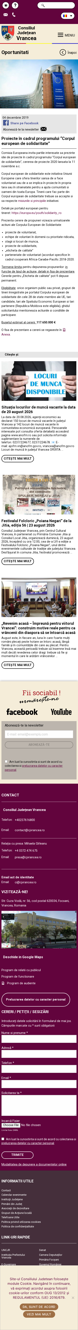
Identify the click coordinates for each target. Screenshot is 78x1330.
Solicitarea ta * (11, 1093)
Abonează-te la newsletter (21, 129)
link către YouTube (61, 709)
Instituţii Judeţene (12, 1199)
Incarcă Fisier (10, 1121)
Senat (42, 1250)
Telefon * (7, 1063)
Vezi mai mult (39, 1314)
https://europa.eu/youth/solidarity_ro (37, 213)
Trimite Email (7, 15)
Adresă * (7, 1048)
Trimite (17, 1155)
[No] (73, 1298)
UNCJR (5, 1250)
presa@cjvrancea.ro (28, 857)
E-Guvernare (8, 1264)
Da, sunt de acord (39, 1307)
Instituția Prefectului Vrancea (13, 1256)
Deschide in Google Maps (23, 957)
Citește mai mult (18, 458)
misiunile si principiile (32, 201)
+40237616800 (25, 820)
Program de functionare (17, 976)
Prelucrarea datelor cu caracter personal (36, 999)
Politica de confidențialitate (17, 1226)
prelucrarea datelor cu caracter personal (27, 1143)
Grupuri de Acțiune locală (16, 1212)
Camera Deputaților (50, 1254)
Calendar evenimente (13, 1194)
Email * (6, 1078)
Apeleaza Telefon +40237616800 (15, 15)
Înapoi (72, 53)
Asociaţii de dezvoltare (15, 1208)
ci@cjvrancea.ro (25, 882)
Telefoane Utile (10, 1217)
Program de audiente (21, 983)
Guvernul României (50, 1264)
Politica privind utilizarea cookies (21, 1221)
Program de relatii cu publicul (21, 970)
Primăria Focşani (49, 1259)
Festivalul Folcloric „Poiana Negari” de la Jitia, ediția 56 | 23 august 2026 (36, 523)
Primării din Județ (11, 1204)
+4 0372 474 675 (26, 850)
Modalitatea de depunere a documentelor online (34, 1164)
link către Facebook (22, 709)
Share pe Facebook (24, 123)
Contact (6, 1190)
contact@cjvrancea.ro (30, 830)
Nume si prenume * (14, 1033)
